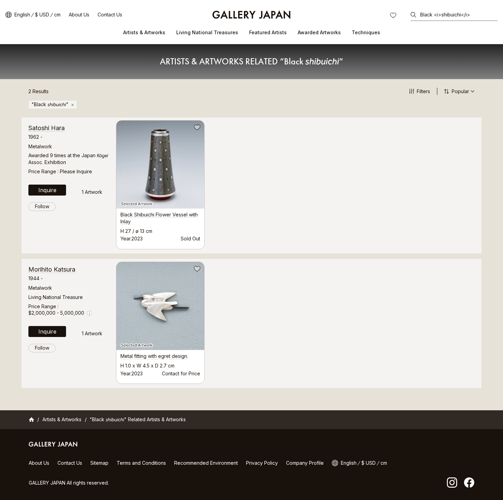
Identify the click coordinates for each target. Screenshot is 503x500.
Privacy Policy (262, 463)
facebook (469, 482)
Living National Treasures (207, 32)
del (72, 105)
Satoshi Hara (46, 128)
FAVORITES (394, 16)
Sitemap (99, 463)
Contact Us (110, 14)
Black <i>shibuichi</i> (445, 14)
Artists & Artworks (144, 32)
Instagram (452, 482)
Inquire (47, 190)
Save (196, 128)
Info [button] (89, 313)
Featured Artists (268, 32)
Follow (42, 206)
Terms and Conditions (141, 463)
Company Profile (305, 463)
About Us (79, 14)
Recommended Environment (206, 463)
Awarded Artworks (319, 32)
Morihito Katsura (51, 269)
